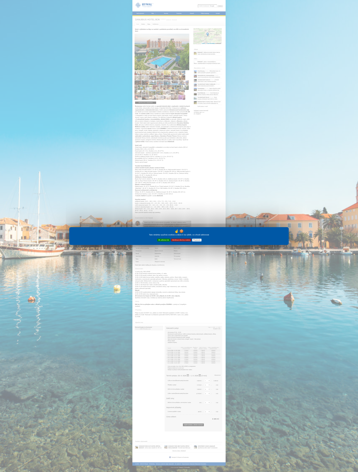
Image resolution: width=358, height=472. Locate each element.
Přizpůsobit (197, 240)
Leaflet (203, 43)
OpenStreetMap (211, 43)
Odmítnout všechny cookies (181, 240)
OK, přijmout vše (163, 240)
